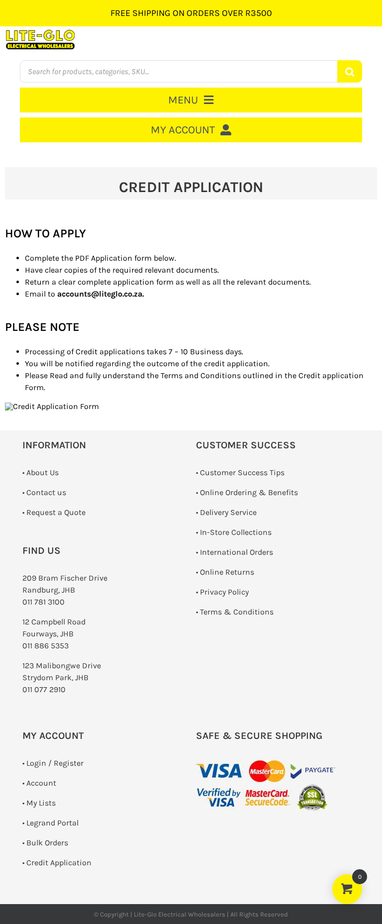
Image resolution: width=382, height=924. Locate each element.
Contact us (46, 492)
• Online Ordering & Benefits (247, 492)
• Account (39, 783)
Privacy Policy (224, 592)
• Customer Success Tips (240, 472)
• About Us (40, 472)
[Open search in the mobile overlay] (191, 71)
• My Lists (39, 803)
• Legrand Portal (50, 822)
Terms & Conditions (237, 611)
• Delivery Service (226, 512)
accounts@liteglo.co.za (99, 294)
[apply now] (52, 406)
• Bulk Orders (45, 842)
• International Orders (234, 552)
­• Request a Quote (54, 512)
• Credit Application (57, 862)
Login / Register (55, 763)
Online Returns (227, 572)
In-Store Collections (236, 532)
